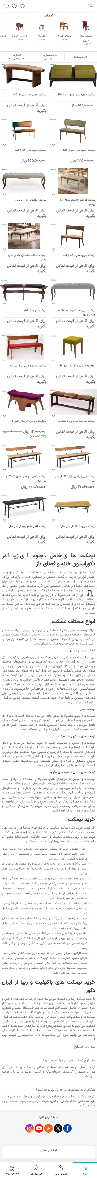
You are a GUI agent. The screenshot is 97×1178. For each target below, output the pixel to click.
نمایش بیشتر (48, 1150)
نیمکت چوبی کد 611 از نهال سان (77, 526)
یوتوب (39, 1128)
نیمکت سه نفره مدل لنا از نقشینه (28, 366)
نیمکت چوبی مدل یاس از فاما (29, 95)
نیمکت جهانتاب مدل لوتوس (30, 200)
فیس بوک (67, 1128)
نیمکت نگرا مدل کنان (34, 310)
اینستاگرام (29, 1128)
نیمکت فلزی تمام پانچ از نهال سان (27, 526)
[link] (90, 6)
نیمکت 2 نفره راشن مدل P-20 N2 (76, 95)
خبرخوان (48, 1128)
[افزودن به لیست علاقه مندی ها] (53, 89)
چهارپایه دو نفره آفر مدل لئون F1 (28, 421)
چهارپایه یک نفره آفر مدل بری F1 (77, 366)
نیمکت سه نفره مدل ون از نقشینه (76, 421)
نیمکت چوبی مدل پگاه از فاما (79, 255)
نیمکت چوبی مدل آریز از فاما (79, 150)
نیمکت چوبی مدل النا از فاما (30, 150)
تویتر (58, 1128)
